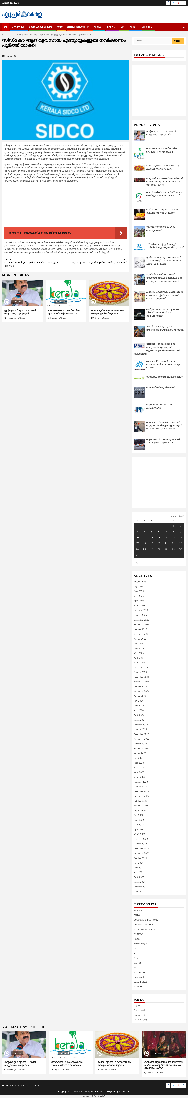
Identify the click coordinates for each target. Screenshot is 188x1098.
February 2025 (141, 667)
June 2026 (139, 591)
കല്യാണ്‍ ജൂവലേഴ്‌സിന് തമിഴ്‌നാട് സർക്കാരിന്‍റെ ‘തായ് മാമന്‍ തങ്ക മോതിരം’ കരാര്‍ (163, 1065)
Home (5, 1085)
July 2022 (138, 815)
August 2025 (140, 639)
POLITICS (138, 958)
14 (166, 537)
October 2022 (140, 801)
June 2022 (139, 820)
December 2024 (141, 677)
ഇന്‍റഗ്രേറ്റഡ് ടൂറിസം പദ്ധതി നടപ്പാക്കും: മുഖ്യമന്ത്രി (20, 312)
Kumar (22, 318)
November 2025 (141, 624)
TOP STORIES (17, 27)
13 (159, 537)
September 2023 (141, 748)
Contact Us (26, 1085)
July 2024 (138, 701)
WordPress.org (140, 1020)
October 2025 (140, 629)
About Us (14, 1085)
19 (151, 543)
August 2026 (140, 582)
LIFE (136, 948)
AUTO (60, 27)
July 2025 (138, 643)
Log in (137, 1005)
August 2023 (140, 753)
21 (166, 543)
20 (159, 543)
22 (173, 543)
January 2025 (140, 672)
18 (144, 543)
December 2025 (141, 620)
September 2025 (141, 634)
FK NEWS (110, 27)
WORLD (138, 986)
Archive (147, 27)
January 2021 (140, 891)
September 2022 (141, 805)
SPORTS (137, 963)
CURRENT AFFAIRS (143, 925)
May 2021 (139, 872)
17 (137, 543)
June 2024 (139, 705)
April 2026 (139, 601)
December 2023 (141, 734)
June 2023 (139, 763)
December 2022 (141, 791)
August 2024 (140, 696)
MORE (132, 27)
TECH (122, 27)
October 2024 (140, 686)
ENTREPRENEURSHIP (78, 27)
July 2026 (138, 586)
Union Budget (140, 982)
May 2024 (139, 710)
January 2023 (140, 786)
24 (137, 549)
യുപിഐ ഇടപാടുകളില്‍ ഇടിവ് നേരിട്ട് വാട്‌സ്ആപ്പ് (99, 261)
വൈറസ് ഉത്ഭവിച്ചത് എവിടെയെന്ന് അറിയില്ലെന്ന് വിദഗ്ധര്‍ (31, 262)
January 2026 (140, 615)
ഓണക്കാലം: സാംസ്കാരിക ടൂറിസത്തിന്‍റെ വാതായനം (64, 312)
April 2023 (139, 772)
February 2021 (141, 887)
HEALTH (138, 939)
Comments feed (141, 1015)
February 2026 (141, 610)
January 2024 (140, 729)
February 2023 (141, 782)
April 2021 (139, 877)
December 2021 (141, 848)
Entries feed (139, 1010)
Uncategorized (140, 977)
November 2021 (141, 853)
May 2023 (139, 767)
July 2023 (138, 758)
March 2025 (140, 662)
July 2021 (138, 863)
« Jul (136, 563)
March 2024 (140, 720)
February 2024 (141, 724)
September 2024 (141, 691)
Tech (136, 967)
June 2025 (139, 648)
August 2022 (140, 810)
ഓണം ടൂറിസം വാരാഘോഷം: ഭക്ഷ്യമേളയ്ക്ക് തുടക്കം (108, 312)
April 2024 (139, 715)
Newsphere (110, 1091)
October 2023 (140, 744)
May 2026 (139, 596)
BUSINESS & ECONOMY (40, 27)
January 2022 (140, 844)
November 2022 (141, 796)
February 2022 (141, 839)
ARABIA (138, 910)
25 (144, 549)
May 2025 (139, 653)
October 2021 (140, 858)
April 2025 (139, 658)
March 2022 (140, 834)
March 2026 (140, 605)
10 (137, 537)
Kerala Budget (140, 944)
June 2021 (139, 867)
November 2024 (141, 682)
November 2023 (141, 739)
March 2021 (140, 882)
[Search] (184, 27)
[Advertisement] (65, 205)
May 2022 (139, 825)
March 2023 (140, 777)
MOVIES (97, 27)
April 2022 (139, 829)
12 (151, 537)
